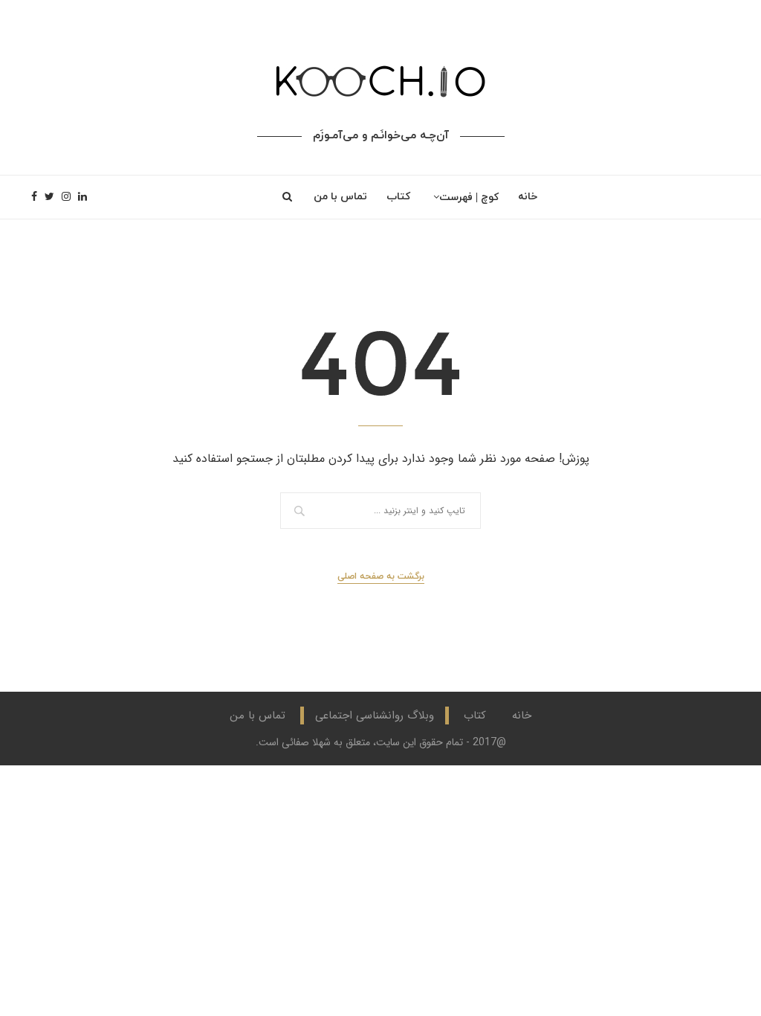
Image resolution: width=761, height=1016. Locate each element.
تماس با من (340, 197)
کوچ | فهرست (469, 197)
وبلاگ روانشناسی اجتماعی (374, 715)
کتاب (398, 197)
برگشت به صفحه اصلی (380, 576)
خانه (527, 197)
